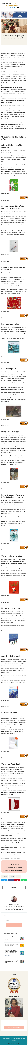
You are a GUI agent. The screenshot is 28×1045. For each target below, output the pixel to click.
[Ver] (25, 4)
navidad (12, 876)
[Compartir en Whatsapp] (24, 880)
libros (18, 876)
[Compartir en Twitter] (4, 880)
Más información (15, 1043)
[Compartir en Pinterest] (17, 880)
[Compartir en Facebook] (11, 880)
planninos (5, 876)
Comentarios (14, 887)
